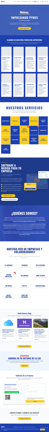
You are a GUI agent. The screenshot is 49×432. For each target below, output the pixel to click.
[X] (45, 1)
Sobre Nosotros (24, 1)
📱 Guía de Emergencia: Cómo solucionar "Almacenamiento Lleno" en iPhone (8, 331)
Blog (29, 1)
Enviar (35, 401)
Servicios (18, 1)
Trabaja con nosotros (24, 418)
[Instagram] (42, 1)
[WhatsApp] (40, 1)
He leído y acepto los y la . (35, 398)
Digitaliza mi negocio (8, 195)
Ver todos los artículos (24, 346)
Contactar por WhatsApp (12, 392)
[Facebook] (43, 1)
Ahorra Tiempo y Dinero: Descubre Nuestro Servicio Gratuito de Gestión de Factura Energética (39, 331)
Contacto (33, 1)
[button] (5, 121)
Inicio (15, 1)
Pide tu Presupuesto (24, 28)
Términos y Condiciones (38, 398)
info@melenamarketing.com (11, 389)
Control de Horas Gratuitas (9, 199)
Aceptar (42, 429)
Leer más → (4, 338)
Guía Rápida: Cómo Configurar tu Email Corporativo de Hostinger (24, 331)
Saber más (24, 365)
